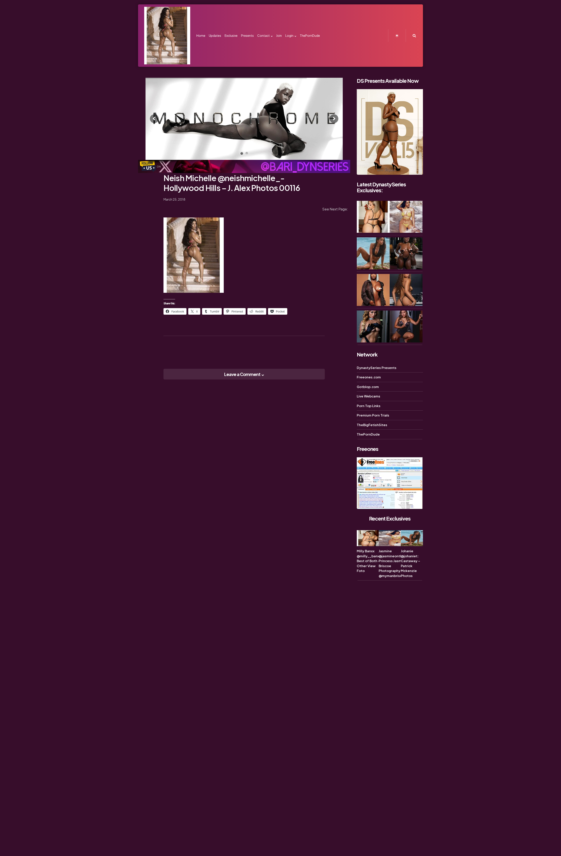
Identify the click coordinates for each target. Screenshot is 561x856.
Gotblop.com (368, 387)
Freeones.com (369, 377)
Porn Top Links (368, 406)
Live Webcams (368, 396)
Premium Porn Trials (373, 415)
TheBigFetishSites (372, 425)
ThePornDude (368, 434)
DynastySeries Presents (376, 367)
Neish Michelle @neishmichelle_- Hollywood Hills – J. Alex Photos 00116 (231, 183)
